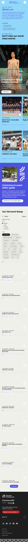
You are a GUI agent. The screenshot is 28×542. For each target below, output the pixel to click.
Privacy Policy (4, 531)
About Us (4, 517)
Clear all (24, 216)
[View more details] (20, 115)
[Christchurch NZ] (14, 2)
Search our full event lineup (9, 29)
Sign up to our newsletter (10, 512)
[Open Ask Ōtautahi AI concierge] (25, 2)
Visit (6, 7)
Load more (14, 486)
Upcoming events (7, 25)
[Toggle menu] (3, 2)
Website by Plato (5, 535)
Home (3, 7)
